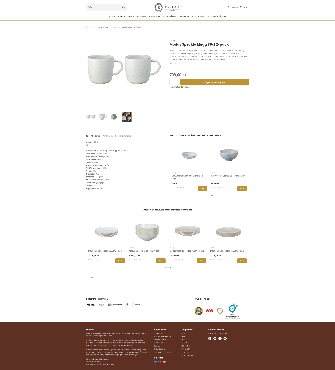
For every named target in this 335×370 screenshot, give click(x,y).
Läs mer (172, 63)
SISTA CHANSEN (198, 16)
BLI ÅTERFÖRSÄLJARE (217, 16)
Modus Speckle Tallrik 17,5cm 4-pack (227, 251)
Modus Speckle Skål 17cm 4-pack (144, 251)
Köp (202, 189)
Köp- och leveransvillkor (162, 336)
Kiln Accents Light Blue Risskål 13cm (228, 176)
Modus (111, 27)
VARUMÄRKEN (170, 16)
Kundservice (158, 343)
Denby (172, 40)
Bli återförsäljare (160, 349)
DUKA (131, 16)
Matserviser (102, 27)
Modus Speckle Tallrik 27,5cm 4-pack (186, 251)
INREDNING (155, 16)
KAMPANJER (184, 16)
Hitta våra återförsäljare (163, 352)
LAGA (113, 16)
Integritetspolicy (160, 339)
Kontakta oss (158, 333)
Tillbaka (92, 277)
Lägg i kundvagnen (214, 82)
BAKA (122, 16)
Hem (88, 27)
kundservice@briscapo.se (99, 359)
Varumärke (108, 136)
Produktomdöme (123, 136)
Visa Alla (209, 195)
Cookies (157, 346)
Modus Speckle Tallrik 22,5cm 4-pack (105, 251)
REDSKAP (142, 16)
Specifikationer (93, 136)
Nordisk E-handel (108, 364)
